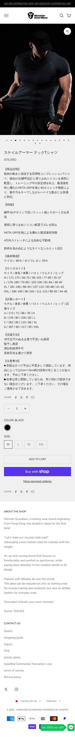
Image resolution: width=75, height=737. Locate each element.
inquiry (8, 644)
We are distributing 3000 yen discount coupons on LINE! (37, 3)
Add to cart (37, 459)
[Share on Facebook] (15, 397)
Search (8, 631)
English (52, 701)
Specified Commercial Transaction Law (28, 664)
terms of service (14, 670)
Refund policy (12, 677)
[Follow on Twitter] (6, 689)
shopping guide (13, 637)
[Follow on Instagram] (16, 689)
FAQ (7, 651)
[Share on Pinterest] (27, 397)
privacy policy (12, 657)
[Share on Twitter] (21, 397)
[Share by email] (32, 397)
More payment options (37, 481)
